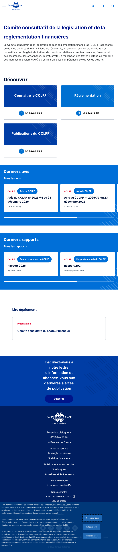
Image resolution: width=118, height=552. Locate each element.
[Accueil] (59, 418)
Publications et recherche (59, 464)
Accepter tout (92, 518)
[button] (113, 6)
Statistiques (59, 469)
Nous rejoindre (59, 480)
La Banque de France (59, 442)
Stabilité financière (59, 458)
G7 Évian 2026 (59, 437)
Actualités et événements (59, 474)
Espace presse (59, 501)
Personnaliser (92, 536)
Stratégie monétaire (59, 453)
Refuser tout (91, 527)
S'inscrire (59, 398)
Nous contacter (59, 492)
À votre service (59, 448)
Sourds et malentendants (58, 496)
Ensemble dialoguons (59, 432)
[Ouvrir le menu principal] (4, 6)
